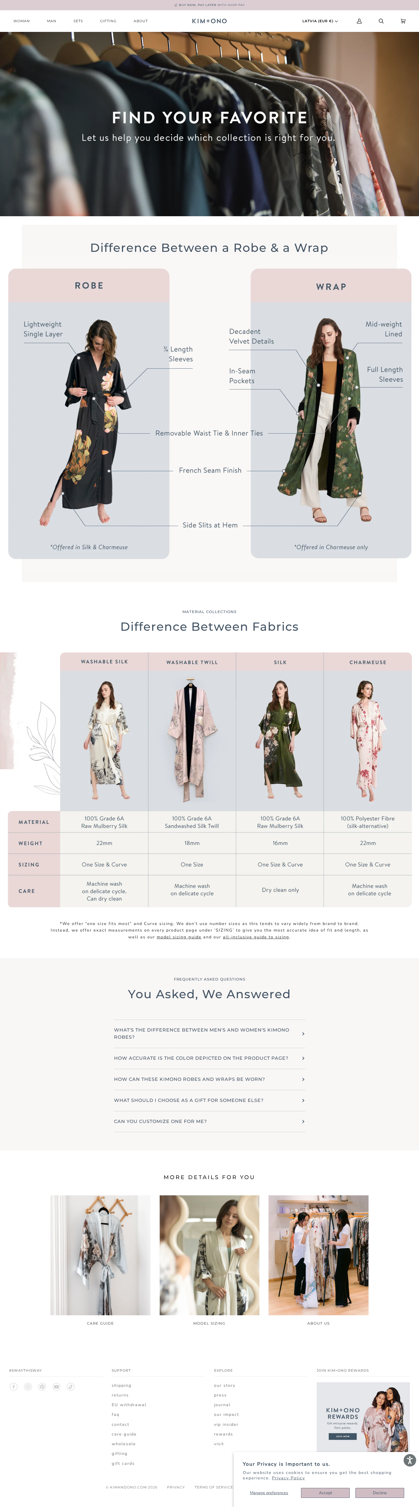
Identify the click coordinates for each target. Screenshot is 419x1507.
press (220, 1395)
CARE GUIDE (100, 1323)
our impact (226, 1414)
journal (222, 1405)
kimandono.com (128, 1487)
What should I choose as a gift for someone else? (189, 1100)
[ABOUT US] (319, 1255)
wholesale (124, 1444)
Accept (325, 1493)
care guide (124, 1434)
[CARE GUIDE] (100, 1255)
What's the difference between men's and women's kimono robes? (201, 1033)
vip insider (226, 1424)
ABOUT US (318, 1323)
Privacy (176, 1487)
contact (120, 1424)
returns (120, 1395)
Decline (380, 1493)
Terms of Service (214, 1487)
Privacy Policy (288, 1478)
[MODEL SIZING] (210, 1255)
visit (219, 1444)
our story (224, 1385)
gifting (120, 1453)
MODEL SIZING (209, 1323)
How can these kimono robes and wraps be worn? (189, 1079)
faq (115, 1414)
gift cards (123, 1463)
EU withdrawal (129, 1405)
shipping (122, 1385)
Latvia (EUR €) (318, 21)
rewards (223, 1434)
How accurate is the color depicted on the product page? (201, 1058)
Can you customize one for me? (160, 1121)
